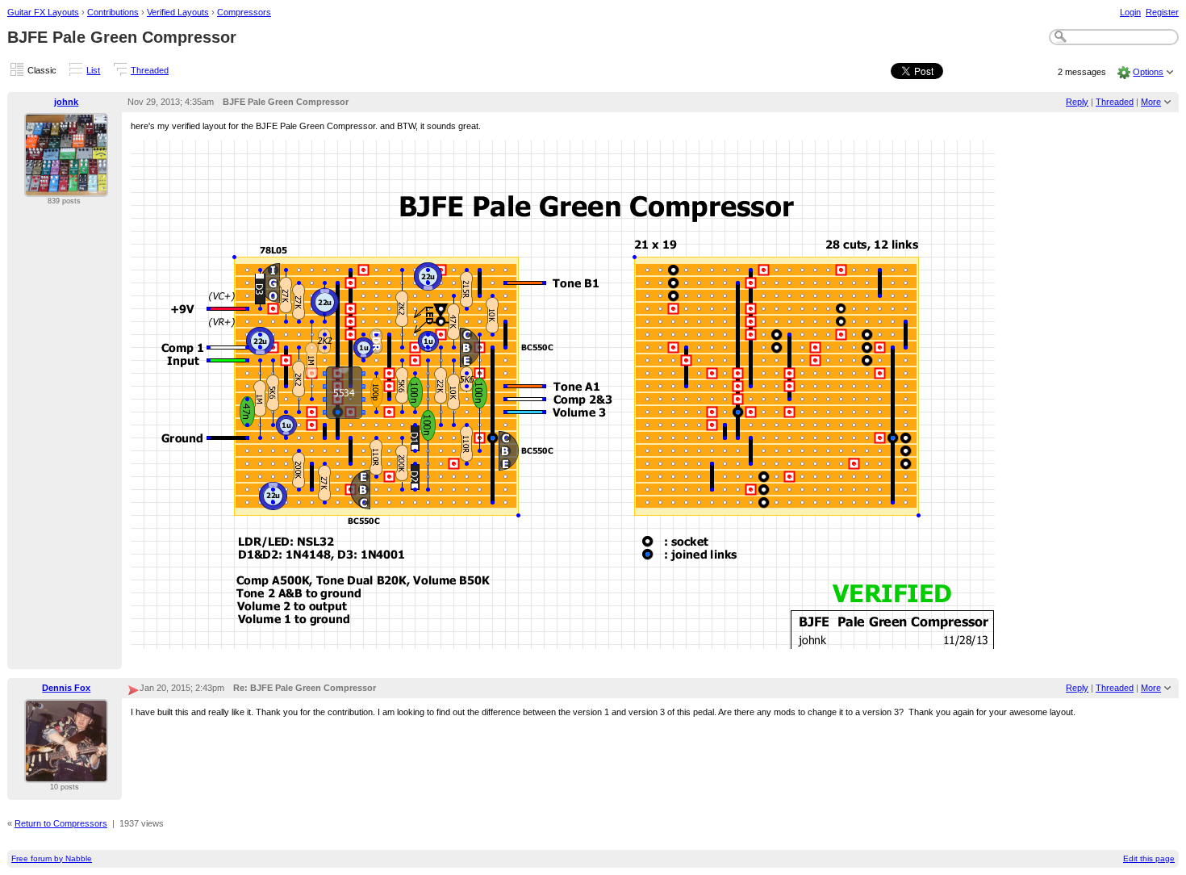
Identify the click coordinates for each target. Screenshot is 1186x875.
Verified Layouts (178, 12)
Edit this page (1149, 858)
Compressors (244, 12)
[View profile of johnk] (66, 187)
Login (1130, 12)
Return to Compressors (61, 823)
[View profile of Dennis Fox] (66, 773)
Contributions (113, 12)
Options (1148, 72)
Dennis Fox (66, 688)
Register (1162, 12)
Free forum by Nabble (51, 858)
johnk (66, 102)
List (93, 70)
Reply (1077, 102)
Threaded (150, 70)
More (1151, 102)
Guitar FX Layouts (43, 12)
